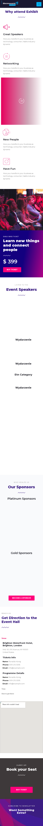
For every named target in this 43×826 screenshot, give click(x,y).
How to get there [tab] (8, 694)
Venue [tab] (4, 638)
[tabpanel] (21, 664)
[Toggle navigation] (38, 4)
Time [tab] (3, 689)
